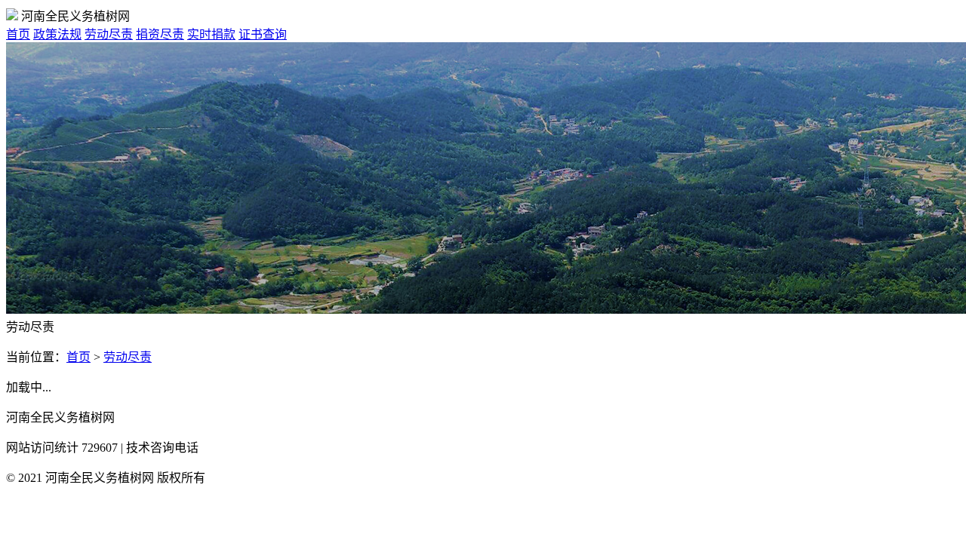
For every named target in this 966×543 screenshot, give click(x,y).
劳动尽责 (109, 34)
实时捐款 (211, 34)
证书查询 (262, 34)
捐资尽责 (160, 34)
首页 (18, 34)
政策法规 (57, 34)
